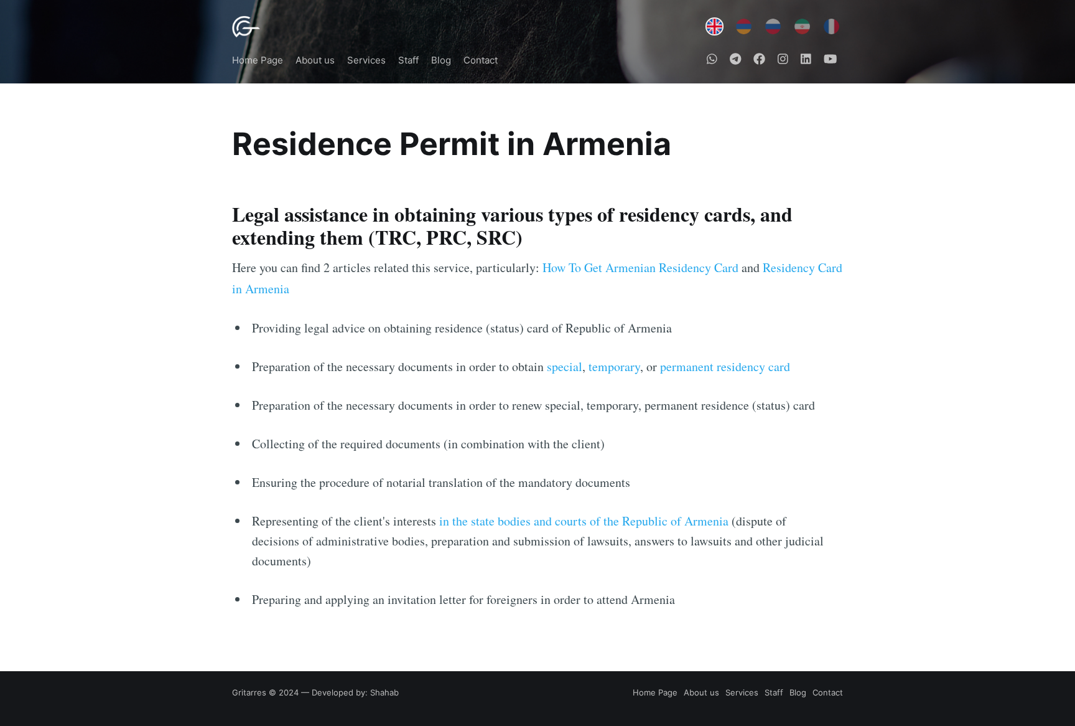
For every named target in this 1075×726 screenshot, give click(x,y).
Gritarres (249, 692)
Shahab (384, 692)
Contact (480, 60)
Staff (408, 60)
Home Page (257, 60)
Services (366, 60)
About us (315, 60)
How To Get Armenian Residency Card (640, 267)
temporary (614, 366)
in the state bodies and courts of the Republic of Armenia (583, 520)
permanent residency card (725, 366)
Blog (441, 60)
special (564, 366)
